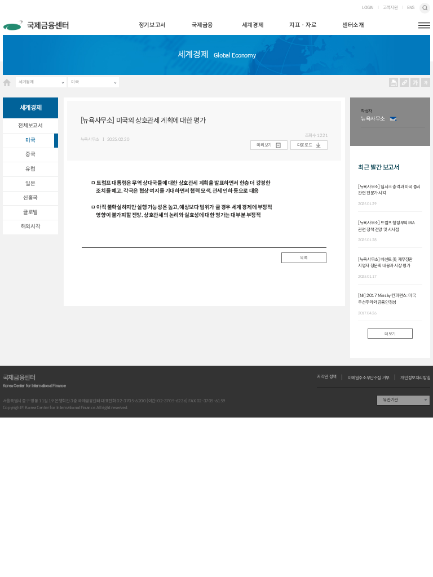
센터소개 (353, 25)
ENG (410, 8)
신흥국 (30, 197)
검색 (424, 8)
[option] (393, 121)
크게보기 (415, 82)
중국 (30, 154)
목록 (303, 257)
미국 (74, 82)
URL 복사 (404, 82)
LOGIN (367, 8)
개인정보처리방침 (415, 378)
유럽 (30, 169)
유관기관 (390, 399)
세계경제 (252, 25)
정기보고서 (152, 25)
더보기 (390, 333)
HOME (7, 82)
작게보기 (426, 82)
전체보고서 (30, 125)
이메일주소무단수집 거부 (369, 378)
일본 (30, 183)
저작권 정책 (327, 377)
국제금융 (202, 25)
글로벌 (30, 212)
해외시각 (30, 226)
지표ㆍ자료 (302, 25)
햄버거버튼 (424, 25)
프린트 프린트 (393, 82)
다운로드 (304, 145)
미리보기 (264, 145)
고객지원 (390, 8)
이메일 (393, 119)
